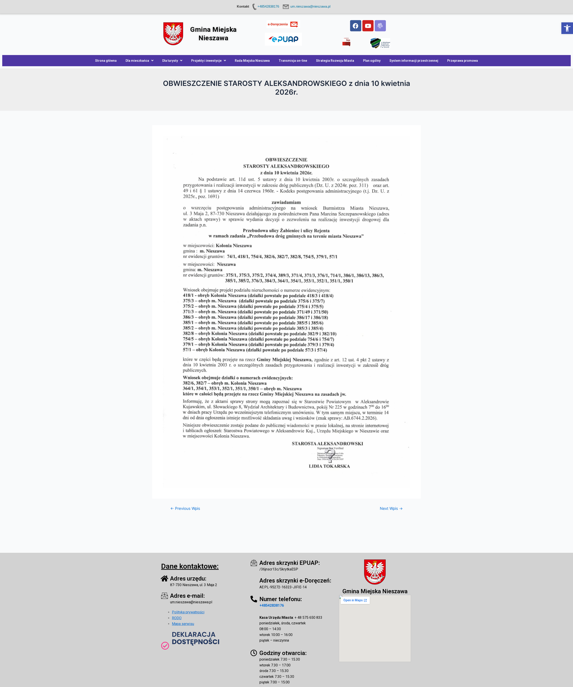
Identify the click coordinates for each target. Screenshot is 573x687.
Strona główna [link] (106, 60)
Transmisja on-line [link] (293, 60)
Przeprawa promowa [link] (462, 60)
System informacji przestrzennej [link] (413, 60)
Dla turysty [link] (170, 60)
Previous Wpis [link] (185, 508)
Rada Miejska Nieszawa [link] (252, 60)
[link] (567, 28)
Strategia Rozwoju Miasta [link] (335, 60)
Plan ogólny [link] (372, 60)
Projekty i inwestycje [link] (206, 60)
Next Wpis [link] (391, 508)
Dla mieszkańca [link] (137, 60)
